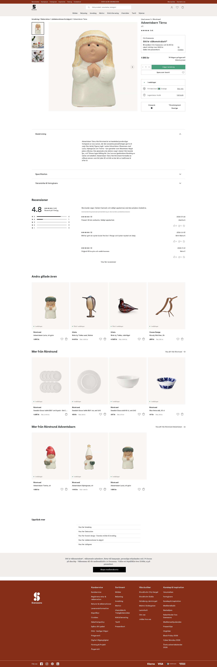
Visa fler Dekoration (85, 531)
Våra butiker (171, 2)
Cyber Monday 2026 (171, 640)
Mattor (101, 13)
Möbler (75, 13)
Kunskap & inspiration (172, 601)
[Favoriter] (177, 7)
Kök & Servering (113, 13)
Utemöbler (125, 13)
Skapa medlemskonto (109, 570)
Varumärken (35, 2)
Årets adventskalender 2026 (172, 646)
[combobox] (108, 7)
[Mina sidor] (172, 7)
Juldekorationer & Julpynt (61, 19)
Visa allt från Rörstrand (173, 352)
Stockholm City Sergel (148, 592)
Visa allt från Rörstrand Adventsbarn (169, 427)
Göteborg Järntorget (148, 601)
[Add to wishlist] (62, 339)
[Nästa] (132, 67)
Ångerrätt (95, 649)
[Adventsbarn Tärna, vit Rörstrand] (93, 66)
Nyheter (142, 13)
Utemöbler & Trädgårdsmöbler (122, 611)
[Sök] (89, 7)
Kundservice (96, 592)
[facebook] (41, 663)
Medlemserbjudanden (172, 622)
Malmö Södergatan (147, 606)
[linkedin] (57, 663)
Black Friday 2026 (170, 636)
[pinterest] (52, 663)
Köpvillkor (95, 613)
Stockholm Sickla (146, 597)
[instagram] (47, 663)
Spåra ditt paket (98, 627)
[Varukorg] (182, 7)
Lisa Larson (145, 19)
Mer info (180, 89)
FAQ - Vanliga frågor (99, 631)
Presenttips (168, 627)
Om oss (142, 615)
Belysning (83, 13)
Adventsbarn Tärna (80, 19)
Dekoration (45, 19)
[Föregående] (53, 67)
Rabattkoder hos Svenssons (170, 616)
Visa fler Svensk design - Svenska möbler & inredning (97, 536)
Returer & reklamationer (101, 604)
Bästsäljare (167, 610)
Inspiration (62, 2)
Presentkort (120, 627)
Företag (69, 2)
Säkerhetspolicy (98, 622)
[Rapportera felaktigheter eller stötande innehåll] (183, 226)
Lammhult (143, 610)
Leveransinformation (100, 608)
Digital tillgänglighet (100, 640)
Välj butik (180, 95)
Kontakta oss (181, 2)
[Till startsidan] (34, 7)
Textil (134, 13)
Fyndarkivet (77, 2)
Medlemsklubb (169, 606)
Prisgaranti (95, 636)
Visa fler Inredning (84, 527)
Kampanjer (44, 2)
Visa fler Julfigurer (85, 544)
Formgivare (53, 2)
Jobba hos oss (145, 619)
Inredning (93, 13)
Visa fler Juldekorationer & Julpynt (91, 540)
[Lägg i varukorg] (66, 339)
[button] (147, 30)
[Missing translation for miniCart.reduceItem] (142, 67)
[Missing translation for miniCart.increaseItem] (149, 67)
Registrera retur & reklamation (98, 598)
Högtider (167, 631)
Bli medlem (180, 48)
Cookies (94, 617)
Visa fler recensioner (108, 262)
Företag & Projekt (98, 645)
